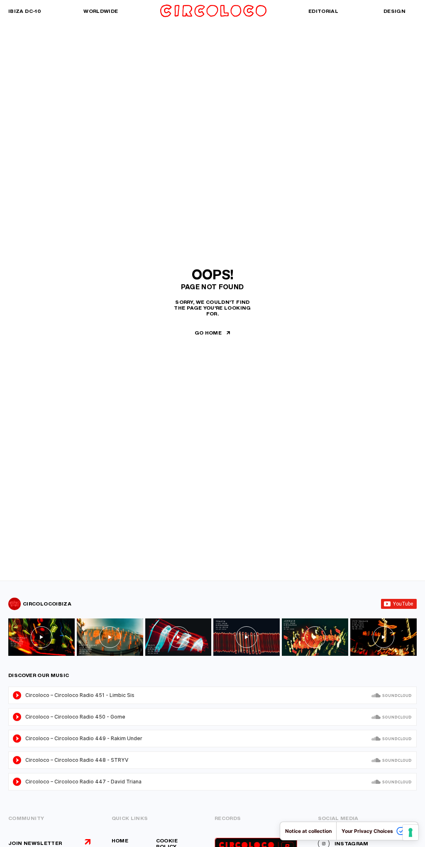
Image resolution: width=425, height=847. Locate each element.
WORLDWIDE (100, 11)
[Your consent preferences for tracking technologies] (410, 832)
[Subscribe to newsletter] (87, 842)
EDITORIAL (323, 11)
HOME (120, 840)
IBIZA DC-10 (24, 11)
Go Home (208, 332)
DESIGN (394, 11)
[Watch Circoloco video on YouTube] (41, 637)
